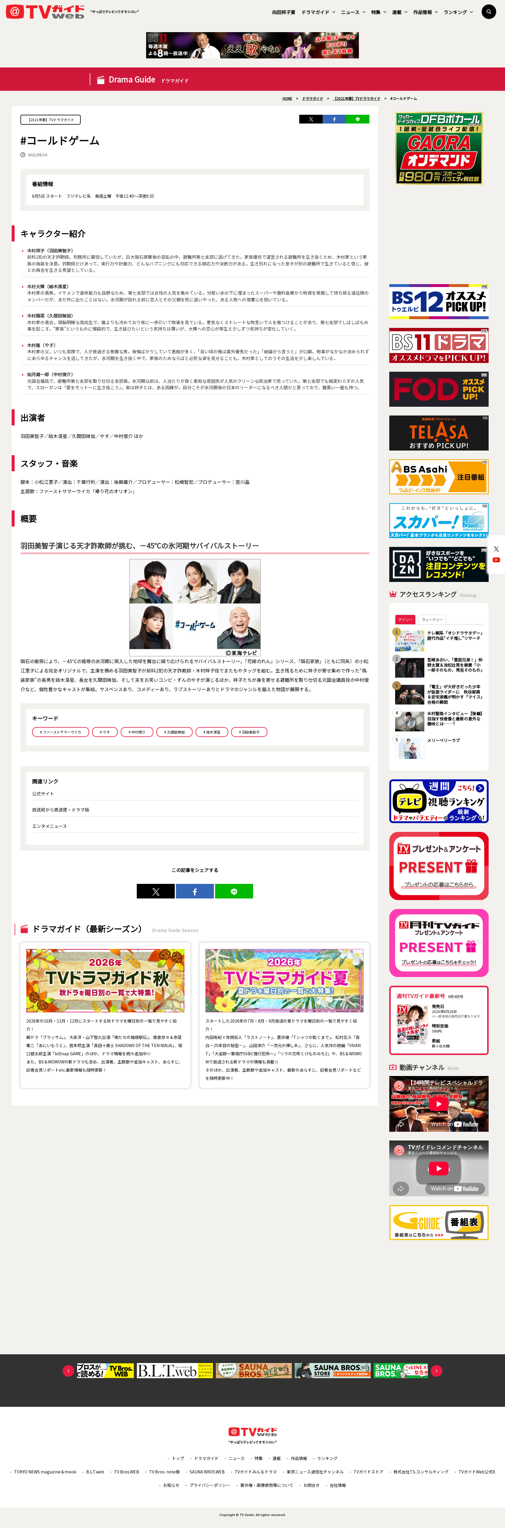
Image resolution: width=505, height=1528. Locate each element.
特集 (376, 11)
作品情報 (422, 11)
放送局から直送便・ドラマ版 (60, 809)
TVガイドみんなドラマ (256, 1472)
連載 (397, 11)
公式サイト (43, 793)
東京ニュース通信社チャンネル (315, 1472)
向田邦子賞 (283, 11)
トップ (178, 1458)
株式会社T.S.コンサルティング (421, 1472)
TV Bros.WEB (126, 1472)
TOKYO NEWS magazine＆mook (45, 1472)
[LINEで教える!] (357, 119)
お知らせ (171, 1485)
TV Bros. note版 (164, 1472)
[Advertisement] (439, 234)
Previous (68, 1371)
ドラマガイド (315, 11)
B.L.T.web (95, 1472)
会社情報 (338, 1485)
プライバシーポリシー (209, 1485)
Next (436, 1371)
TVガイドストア (368, 1472)
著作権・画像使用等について (266, 1485)
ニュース (350, 11)
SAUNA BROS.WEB (207, 1472)
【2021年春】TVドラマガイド (50, 119)
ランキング (455, 11)
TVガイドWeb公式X (477, 1472)
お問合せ (311, 1485)
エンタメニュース (49, 826)
